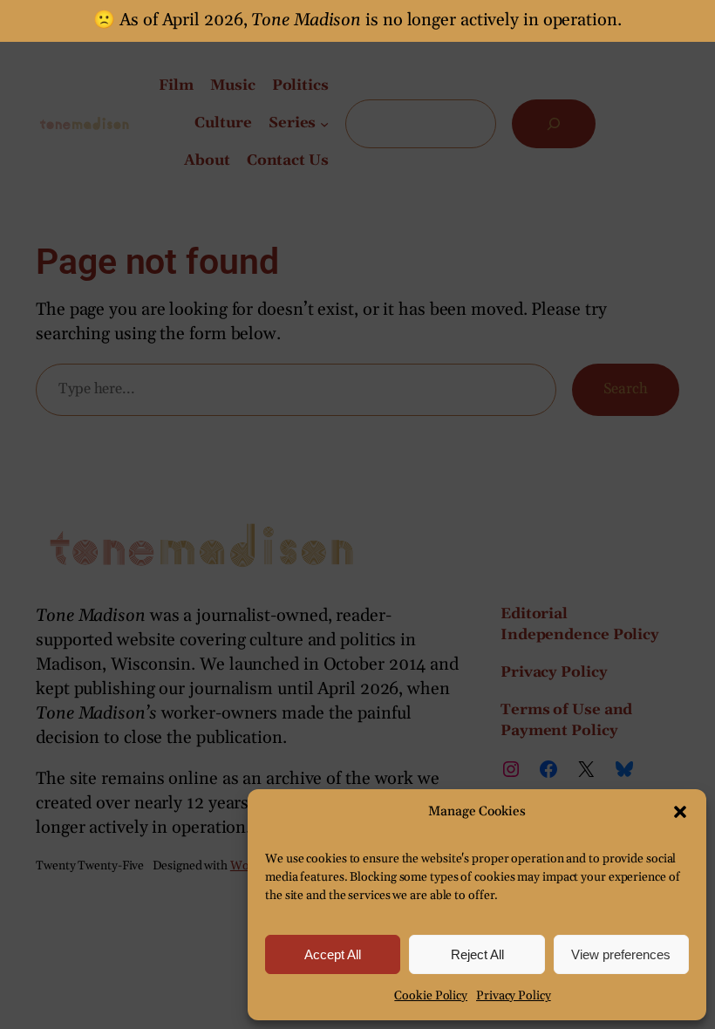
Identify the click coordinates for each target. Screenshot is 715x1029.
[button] (680, 812)
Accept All (332, 954)
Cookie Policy (430, 996)
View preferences (621, 954)
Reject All (477, 954)
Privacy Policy (513, 996)
